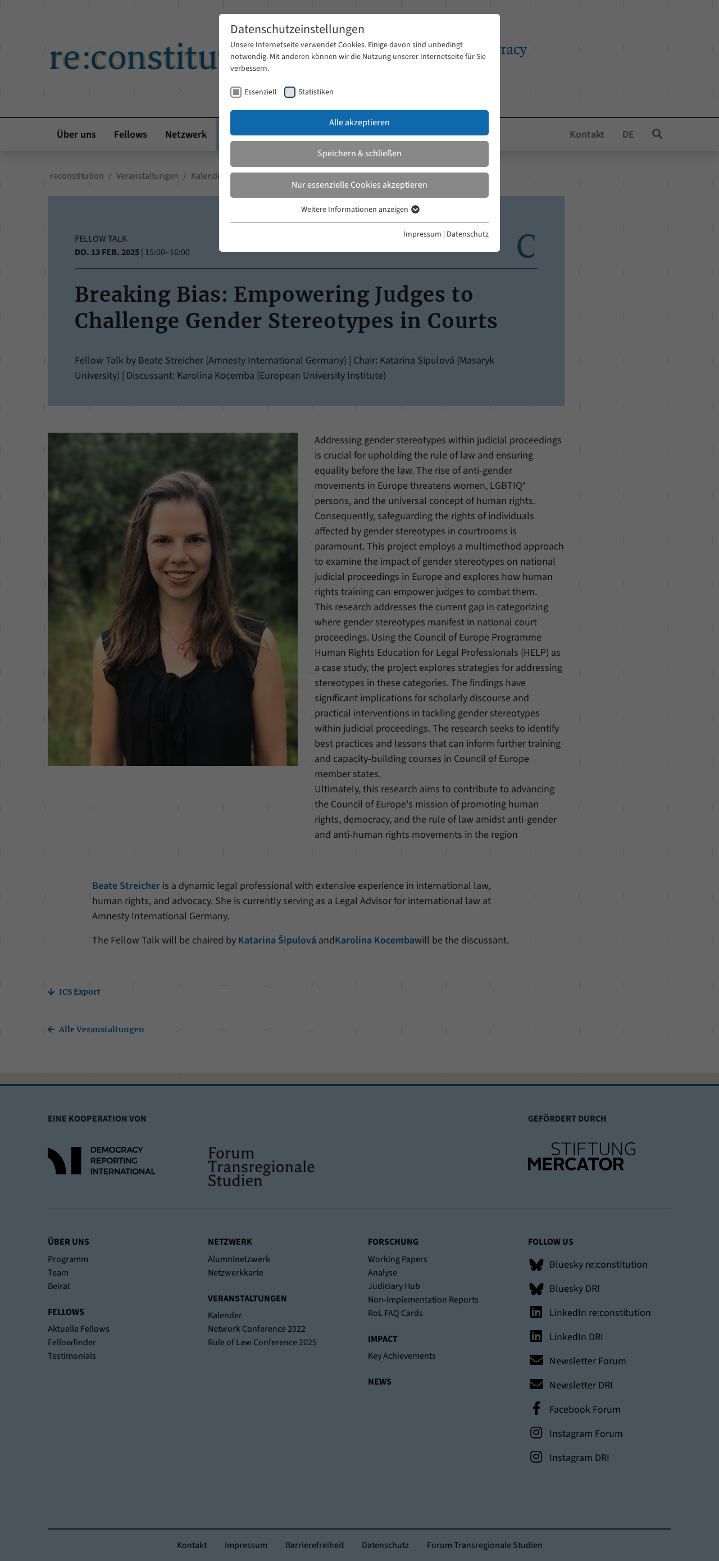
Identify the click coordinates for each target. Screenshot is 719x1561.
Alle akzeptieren (359, 122)
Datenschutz (468, 234)
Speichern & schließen (359, 153)
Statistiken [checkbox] (316, 92)
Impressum (422, 234)
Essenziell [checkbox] (260, 92)
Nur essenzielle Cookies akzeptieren (359, 185)
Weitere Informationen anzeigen (355, 209)
